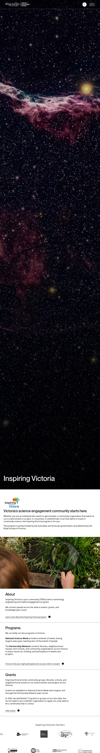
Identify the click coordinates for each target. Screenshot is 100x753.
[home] (18, 4)
